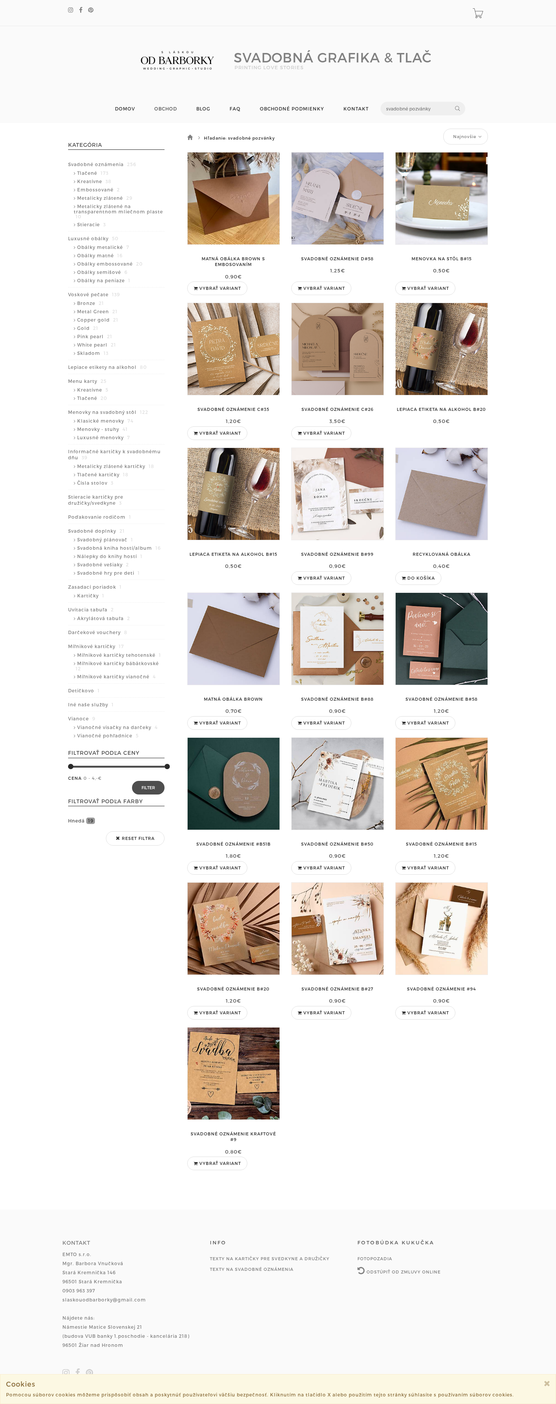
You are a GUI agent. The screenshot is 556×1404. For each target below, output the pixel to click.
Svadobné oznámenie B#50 (337, 843)
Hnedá (80, 820)
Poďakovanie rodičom (99, 516)
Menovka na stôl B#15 (442, 258)
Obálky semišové (102, 272)
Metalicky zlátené (104, 198)
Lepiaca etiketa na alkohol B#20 (441, 409)
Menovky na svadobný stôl (108, 412)
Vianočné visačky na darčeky (117, 727)
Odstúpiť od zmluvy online (403, 1271)
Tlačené (93, 173)
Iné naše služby (91, 704)
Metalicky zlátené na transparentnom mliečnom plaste (118, 211)
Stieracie (91, 224)
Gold (87, 328)
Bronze (90, 303)
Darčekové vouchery (97, 632)
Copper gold (97, 319)
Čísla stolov (95, 482)
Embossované (98, 189)
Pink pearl (94, 336)
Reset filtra (137, 838)
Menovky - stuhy (102, 429)
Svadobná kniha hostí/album (119, 547)
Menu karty (87, 381)
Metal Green (97, 311)
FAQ (235, 108)
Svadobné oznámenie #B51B (233, 843)
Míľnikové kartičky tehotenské (119, 655)
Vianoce (81, 718)
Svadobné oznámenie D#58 (337, 258)
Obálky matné (100, 255)
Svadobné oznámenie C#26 (337, 409)
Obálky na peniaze (103, 280)
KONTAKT (356, 108)
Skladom (93, 353)
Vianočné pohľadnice (108, 735)
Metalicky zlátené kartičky (115, 466)
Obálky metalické (103, 247)
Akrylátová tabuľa (103, 618)
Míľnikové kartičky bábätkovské (117, 666)
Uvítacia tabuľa (91, 609)
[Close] (547, 1383)
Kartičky (90, 595)
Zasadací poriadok (95, 586)
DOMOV (125, 108)
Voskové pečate (94, 294)
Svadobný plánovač (105, 539)
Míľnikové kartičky (96, 646)
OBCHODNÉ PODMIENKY (292, 108)
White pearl (96, 344)
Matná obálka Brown (233, 699)
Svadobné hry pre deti (108, 572)
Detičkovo (84, 690)
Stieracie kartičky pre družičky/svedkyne (95, 499)
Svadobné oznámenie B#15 (441, 843)
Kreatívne (94, 181)
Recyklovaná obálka (442, 554)
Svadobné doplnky (96, 530)
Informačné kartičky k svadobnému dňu (114, 454)
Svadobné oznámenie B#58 (441, 699)
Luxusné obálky (93, 238)
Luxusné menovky (103, 437)
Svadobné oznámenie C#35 (233, 409)
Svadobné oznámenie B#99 (337, 554)
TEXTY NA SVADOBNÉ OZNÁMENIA (252, 1269)
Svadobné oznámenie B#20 (233, 988)
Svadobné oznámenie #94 (441, 988)
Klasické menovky (105, 420)
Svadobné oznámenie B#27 (337, 988)
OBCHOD (165, 108)
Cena (75, 778)
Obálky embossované (110, 263)
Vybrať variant (219, 288)
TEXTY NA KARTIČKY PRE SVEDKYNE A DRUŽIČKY (269, 1258)
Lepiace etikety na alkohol (107, 367)
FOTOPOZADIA (374, 1258)
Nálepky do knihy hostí (110, 556)
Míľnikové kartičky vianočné (116, 676)
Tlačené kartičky (103, 474)
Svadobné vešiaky (103, 564)
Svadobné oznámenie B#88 (337, 699)
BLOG (203, 108)
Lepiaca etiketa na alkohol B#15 (233, 554)
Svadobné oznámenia (102, 164)
